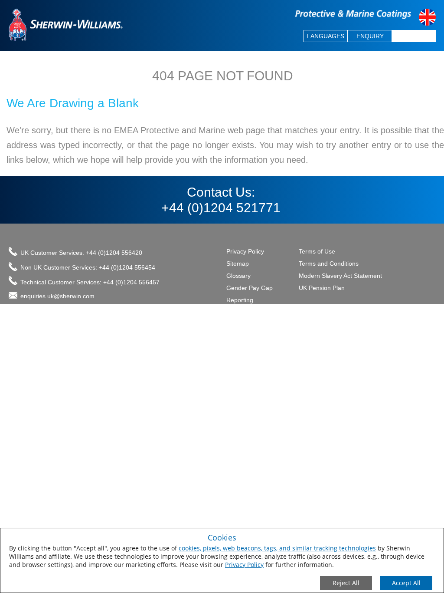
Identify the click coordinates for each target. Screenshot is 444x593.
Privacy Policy (244, 564)
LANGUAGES (325, 36)
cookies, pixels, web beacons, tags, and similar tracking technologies (277, 548)
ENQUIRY (370, 36)
